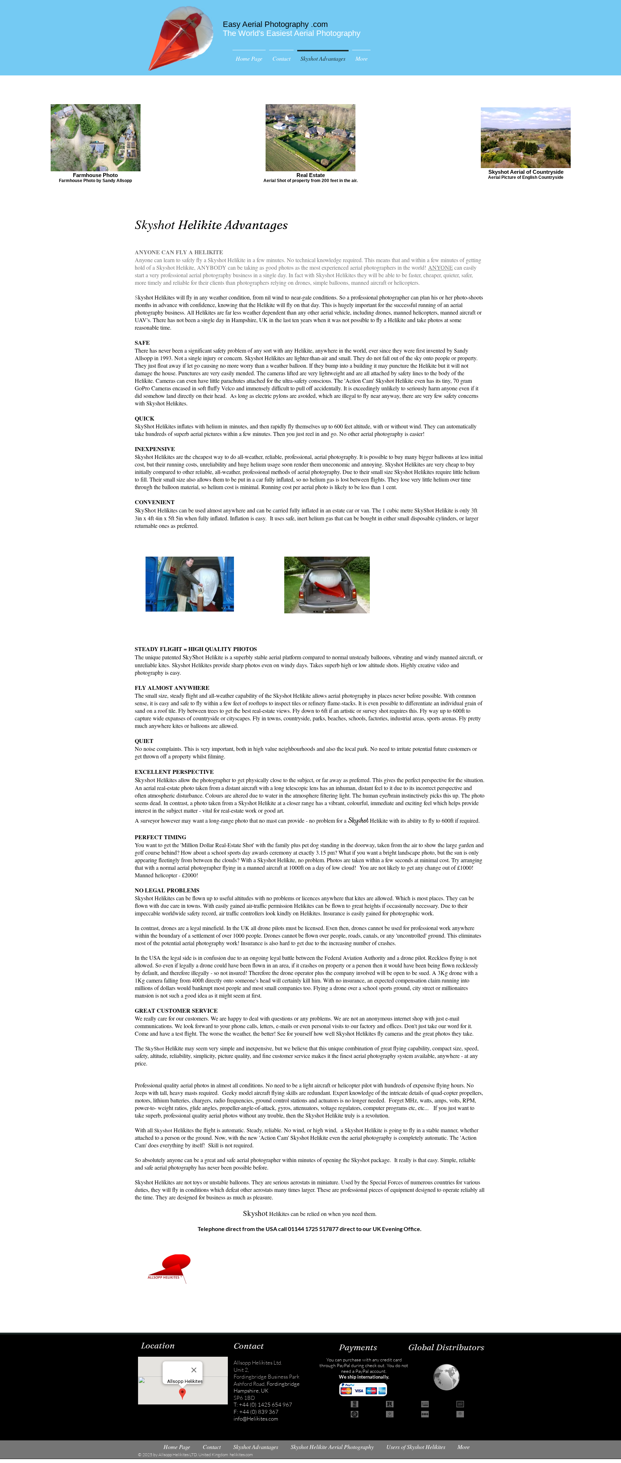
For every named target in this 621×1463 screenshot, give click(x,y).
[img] (354, 1404)
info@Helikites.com (256, 1418)
